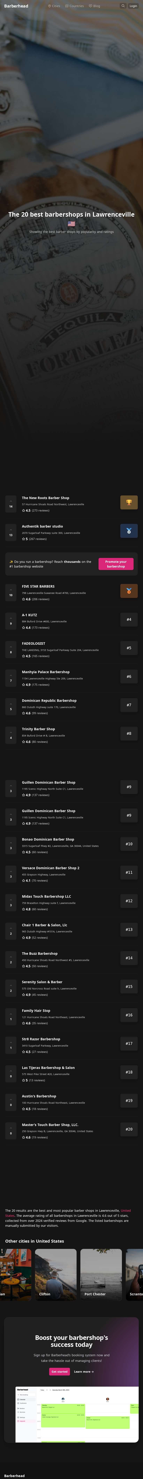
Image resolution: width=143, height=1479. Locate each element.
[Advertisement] (71, 459)
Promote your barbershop (116, 564)
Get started (59, 1372)
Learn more (84, 1372)
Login (133, 6)
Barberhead (16, 6)
